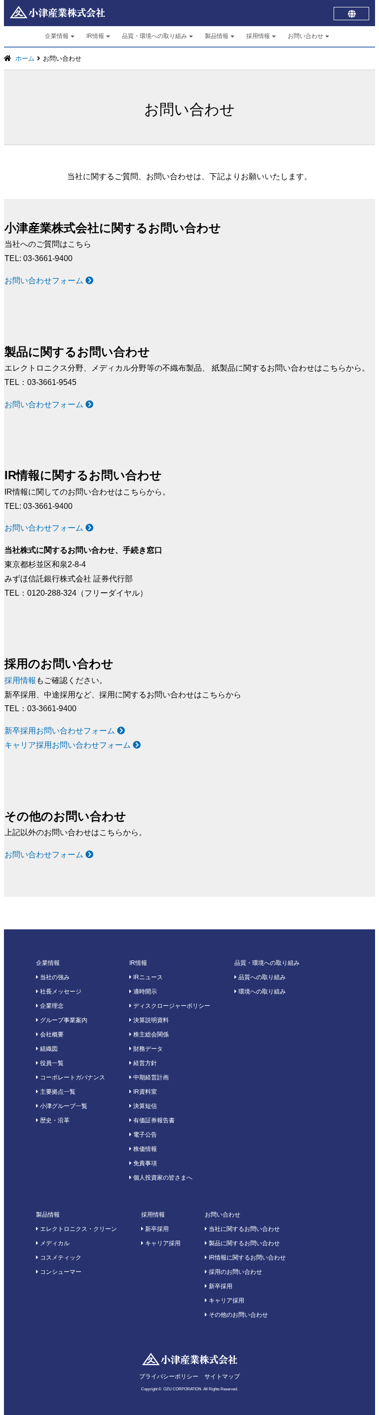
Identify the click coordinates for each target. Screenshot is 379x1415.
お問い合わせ (305, 36)
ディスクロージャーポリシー (171, 1005)
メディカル (54, 1243)
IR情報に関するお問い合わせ (246, 1257)
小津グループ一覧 (62, 1106)
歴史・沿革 (54, 1120)
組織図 (48, 1048)
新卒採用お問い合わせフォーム (60, 731)
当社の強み (54, 977)
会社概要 (51, 1034)
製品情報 (216, 36)
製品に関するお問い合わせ (243, 1243)
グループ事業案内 (62, 1020)
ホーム (25, 58)
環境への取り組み (261, 991)
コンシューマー (59, 1271)
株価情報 (144, 1149)
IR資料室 (144, 1091)
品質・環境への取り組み (154, 36)
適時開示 (144, 991)
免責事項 (144, 1163)
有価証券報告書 (153, 1120)
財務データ (147, 1048)
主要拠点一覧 (57, 1091)
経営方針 (144, 1063)
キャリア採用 (162, 1243)
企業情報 (57, 36)
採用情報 (258, 36)
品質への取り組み (261, 977)
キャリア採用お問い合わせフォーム (68, 745)
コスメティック (59, 1257)
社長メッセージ (59, 991)
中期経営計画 (150, 1077)
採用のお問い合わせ (234, 1271)
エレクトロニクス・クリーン (77, 1228)
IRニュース (147, 977)
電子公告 (144, 1134)
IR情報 (95, 36)
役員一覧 (51, 1063)
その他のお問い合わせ (237, 1314)
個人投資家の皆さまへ (162, 1177)
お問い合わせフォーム (44, 280)
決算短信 (144, 1106)
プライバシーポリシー (168, 1376)
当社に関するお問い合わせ (243, 1228)
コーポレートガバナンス (71, 1077)
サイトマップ (222, 1376)
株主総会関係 (150, 1034)
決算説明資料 (150, 1020)
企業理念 (51, 1005)
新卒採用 (156, 1228)
